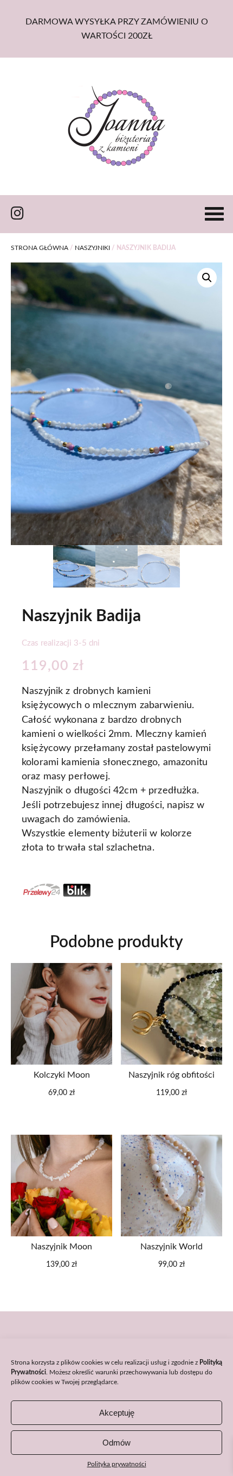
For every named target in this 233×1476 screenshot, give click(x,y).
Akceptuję (116, 1412)
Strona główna (39, 248)
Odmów (116, 1442)
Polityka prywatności (116, 1464)
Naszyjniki (92, 248)
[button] (207, 277)
